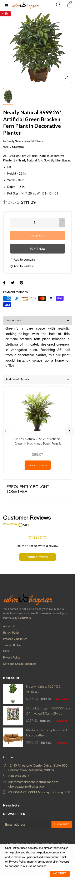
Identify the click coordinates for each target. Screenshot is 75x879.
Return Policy (11, 633)
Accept (59, 873)
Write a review (37, 557)
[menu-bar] (7, 5)
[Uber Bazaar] (25, 5)
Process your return (15, 639)
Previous (5, 431)
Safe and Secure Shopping (19, 664)
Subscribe (62, 825)
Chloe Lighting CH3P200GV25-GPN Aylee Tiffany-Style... (48, 710)
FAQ (6, 651)
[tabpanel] (37, 48)
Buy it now (37, 249)
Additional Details (17, 379)
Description (13, 320)
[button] (62, 225)
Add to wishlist (23, 266)
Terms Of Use (12, 645)
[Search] (58, 5)
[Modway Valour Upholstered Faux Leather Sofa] (13, 737)
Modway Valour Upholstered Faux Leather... (46, 732)
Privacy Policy (11, 657)
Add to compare (24, 259)
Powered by (10, 524)
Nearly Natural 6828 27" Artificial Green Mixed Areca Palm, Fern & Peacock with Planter (37, 442)
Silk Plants (36, 141)
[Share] (4, 283)
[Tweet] (13, 283)
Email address (15, 824)
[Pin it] (21, 283)
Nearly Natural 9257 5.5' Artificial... (43, 688)
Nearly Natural (15, 141)
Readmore (24, 618)
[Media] (67, 78)
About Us (9, 626)
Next (69, 431)
